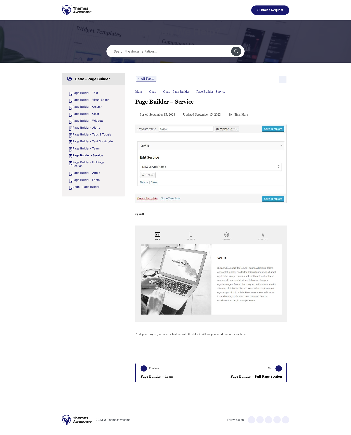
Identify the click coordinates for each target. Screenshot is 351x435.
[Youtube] (268, 419)
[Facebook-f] (251, 419)
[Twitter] (260, 419)
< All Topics (146, 78)
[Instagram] (277, 419)
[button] (93, 79)
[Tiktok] (285, 419)
